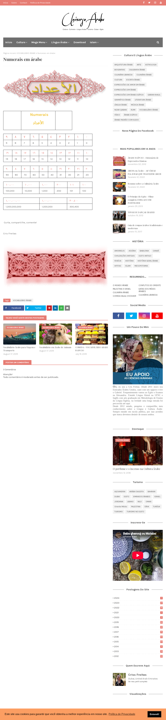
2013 (138, 651)
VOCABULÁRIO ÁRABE (26, 53)
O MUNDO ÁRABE (120, 285)
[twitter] (149, 3)
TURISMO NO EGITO (135, 511)
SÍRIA (146, 506)
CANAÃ (156, 251)
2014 (138, 646)
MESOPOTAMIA (141, 266)
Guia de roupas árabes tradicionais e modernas (145, 227)
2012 (138, 656)
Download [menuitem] (80, 42)
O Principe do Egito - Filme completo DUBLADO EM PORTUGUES (141, 199)
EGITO (126, 496)
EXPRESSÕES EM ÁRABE (125, 90)
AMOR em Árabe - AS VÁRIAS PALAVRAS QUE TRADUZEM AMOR (144, 172)
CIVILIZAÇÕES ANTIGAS (124, 256)
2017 (138, 632)
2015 (138, 641)
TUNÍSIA (156, 506)
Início (5, 3)
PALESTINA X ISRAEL (122, 289)
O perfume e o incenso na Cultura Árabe (136, 469)
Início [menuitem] (8, 42)
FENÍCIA (117, 261)
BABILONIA (144, 251)
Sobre (14, 3)
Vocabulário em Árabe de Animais (55, 347)
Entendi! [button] (154, 714)
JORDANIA (118, 501)
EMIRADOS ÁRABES (141, 496)
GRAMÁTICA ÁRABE (122, 100)
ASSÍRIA (132, 251)
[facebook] (144, 3)
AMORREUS (119, 251)
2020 (138, 617)
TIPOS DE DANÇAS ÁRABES (141, 212)
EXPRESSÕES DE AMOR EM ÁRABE (129, 85)
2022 (138, 607)
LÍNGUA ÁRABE (120, 105)
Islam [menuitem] (93, 42)
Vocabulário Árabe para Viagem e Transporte (19, 349)
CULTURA (118, 80)
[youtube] (161, 3)
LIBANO (130, 501)
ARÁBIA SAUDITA (136, 491)
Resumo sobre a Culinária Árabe (143, 183)
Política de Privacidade (40, 3)
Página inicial (9, 53)
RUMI (133, 110)
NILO (140, 501)
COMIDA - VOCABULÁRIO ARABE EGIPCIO (91, 349)
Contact (23, 3)
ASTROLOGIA (150, 65)
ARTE (139, 65)
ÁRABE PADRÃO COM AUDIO (126, 120)
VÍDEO (117, 115)
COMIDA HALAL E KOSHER (124, 296)
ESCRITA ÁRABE (133, 80)
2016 (138, 637)
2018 (138, 627)
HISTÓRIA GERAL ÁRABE (148, 261)
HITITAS (117, 266)
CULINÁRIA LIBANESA (123, 75)
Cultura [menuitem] (20, 42)
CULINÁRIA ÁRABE (144, 75)
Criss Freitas (137, 675)
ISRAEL (157, 496)
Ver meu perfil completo (137, 682)
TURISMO (118, 511)
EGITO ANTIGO (145, 256)
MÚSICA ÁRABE (137, 105)
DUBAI (117, 496)
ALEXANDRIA (119, 491)
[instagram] (155, 3)
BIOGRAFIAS (119, 70)
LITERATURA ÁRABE (143, 100)
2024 (138, 598)
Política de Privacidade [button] (122, 714)
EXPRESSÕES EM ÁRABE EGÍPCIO (129, 95)
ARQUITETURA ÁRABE (123, 65)
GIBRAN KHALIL (154, 95)
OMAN (148, 501)
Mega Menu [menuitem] (38, 42)
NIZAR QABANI (120, 110)
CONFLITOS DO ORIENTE (150, 285)
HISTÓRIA (129, 261)
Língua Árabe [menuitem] (59, 42)
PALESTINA (135, 506)
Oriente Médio (120, 506)
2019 (138, 622)
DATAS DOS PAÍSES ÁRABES (147, 290)
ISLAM (127, 266)
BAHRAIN (151, 491)
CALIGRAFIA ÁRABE (137, 70)
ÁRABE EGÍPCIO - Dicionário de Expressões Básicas (143, 159)
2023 (138, 603)
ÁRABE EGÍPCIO (130, 115)
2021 (138, 612)
